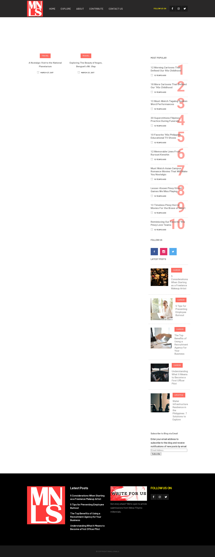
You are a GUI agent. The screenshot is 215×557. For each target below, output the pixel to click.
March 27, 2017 (46, 72)
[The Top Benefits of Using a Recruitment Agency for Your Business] (161, 337)
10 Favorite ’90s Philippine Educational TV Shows (166, 136)
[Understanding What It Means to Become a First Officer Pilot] (160, 372)
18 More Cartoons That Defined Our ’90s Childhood (169, 86)
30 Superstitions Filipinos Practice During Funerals (165, 119)
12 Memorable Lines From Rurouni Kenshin (165, 153)
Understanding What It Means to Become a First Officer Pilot (180, 377)
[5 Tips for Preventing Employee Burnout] (162, 308)
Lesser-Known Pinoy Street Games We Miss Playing (166, 190)
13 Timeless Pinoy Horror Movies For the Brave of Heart (168, 207)
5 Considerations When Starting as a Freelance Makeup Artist (179, 282)
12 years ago (160, 75)
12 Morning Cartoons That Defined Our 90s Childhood (166, 69)
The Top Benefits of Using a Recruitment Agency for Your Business (181, 344)
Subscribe (156, 454)
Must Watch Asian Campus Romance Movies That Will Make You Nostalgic (169, 171)
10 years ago (160, 109)
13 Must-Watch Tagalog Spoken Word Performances (169, 103)
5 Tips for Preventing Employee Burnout (181, 311)
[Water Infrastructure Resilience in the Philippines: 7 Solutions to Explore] (160, 402)
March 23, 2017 (87, 72)
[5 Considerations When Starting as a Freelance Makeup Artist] (159, 276)
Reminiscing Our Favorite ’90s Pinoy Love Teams (168, 223)
